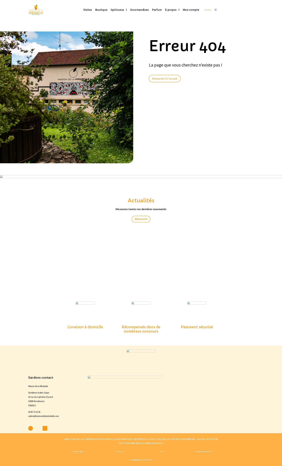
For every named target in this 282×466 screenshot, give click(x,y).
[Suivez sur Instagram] (37, 428)
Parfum (157, 9)
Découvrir (141, 219)
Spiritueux (117, 9)
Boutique (101, 9)
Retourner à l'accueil (164, 78)
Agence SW (136, 460)
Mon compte (191, 9)
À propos (171, 9)
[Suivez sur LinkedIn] (45, 428)
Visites (87, 9)
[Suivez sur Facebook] (30, 428)
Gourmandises (139, 9)
